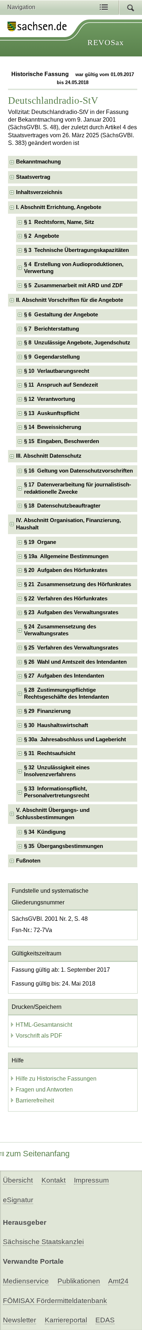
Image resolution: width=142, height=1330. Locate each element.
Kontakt (54, 1180)
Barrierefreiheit (35, 1100)
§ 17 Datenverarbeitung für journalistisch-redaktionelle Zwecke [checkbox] (77, 488)
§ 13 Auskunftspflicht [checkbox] (51, 413)
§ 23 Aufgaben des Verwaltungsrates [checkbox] (71, 612)
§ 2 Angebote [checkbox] (41, 236)
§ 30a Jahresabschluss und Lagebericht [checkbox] (75, 739)
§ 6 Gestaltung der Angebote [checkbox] (61, 314)
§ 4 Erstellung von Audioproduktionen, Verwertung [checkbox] (73, 267)
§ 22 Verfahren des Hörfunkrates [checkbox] (65, 598)
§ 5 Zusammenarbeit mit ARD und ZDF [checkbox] (73, 285)
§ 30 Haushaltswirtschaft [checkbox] (56, 725)
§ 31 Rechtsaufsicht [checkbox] (49, 753)
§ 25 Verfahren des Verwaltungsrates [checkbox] (71, 648)
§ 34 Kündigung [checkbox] (45, 832)
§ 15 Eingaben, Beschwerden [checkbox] (61, 441)
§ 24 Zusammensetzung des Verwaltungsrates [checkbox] (60, 630)
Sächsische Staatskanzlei (43, 1242)
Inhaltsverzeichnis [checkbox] (39, 192)
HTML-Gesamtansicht (44, 1025)
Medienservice (26, 1281)
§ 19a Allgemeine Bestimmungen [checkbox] (66, 556)
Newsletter (19, 1320)
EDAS (105, 1320)
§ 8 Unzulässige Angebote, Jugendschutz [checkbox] (77, 343)
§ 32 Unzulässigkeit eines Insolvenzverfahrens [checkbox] (57, 771)
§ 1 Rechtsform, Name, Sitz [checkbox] (59, 222)
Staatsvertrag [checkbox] (33, 177)
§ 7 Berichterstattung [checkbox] (51, 329)
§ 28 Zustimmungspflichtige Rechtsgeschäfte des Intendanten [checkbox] (66, 693)
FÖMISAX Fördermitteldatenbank (55, 1301)
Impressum (91, 1180)
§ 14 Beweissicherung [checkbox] (52, 427)
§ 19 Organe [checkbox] (40, 542)
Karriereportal (66, 1320)
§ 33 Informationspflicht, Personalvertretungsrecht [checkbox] (56, 792)
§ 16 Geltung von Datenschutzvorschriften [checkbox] (78, 471)
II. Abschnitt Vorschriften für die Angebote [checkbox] (69, 300)
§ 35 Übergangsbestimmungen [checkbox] (63, 846)
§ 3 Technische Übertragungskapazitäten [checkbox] (76, 250)
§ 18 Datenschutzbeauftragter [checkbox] (62, 506)
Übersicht (18, 1180)
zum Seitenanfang (38, 1153)
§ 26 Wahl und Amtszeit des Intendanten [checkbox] (75, 662)
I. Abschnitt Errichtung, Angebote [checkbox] (58, 207)
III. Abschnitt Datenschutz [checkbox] (49, 456)
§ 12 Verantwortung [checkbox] (49, 399)
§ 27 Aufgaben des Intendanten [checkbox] (64, 676)
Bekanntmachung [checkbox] (38, 162)
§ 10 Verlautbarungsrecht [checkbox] (56, 371)
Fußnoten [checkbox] (28, 861)
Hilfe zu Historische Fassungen (56, 1079)
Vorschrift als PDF (39, 1036)
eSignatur (18, 1200)
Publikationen (79, 1281)
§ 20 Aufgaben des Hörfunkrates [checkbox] (65, 570)
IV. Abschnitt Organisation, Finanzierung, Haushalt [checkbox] (68, 523)
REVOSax (105, 42)
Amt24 (118, 1281)
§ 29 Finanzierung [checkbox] (47, 711)
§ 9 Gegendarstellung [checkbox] (52, 357)
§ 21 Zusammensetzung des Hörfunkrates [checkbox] (77, 584)
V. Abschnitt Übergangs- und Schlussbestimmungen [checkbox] (53, 813)
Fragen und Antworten (44, 1089)
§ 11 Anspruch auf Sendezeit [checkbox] (61, 385)
